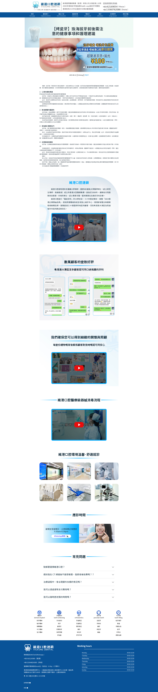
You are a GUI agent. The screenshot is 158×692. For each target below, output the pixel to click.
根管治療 (118, 635)
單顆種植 (39, 626)
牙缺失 (99, 623)
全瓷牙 (99, 621)
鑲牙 (98, 626)
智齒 (118, 623)
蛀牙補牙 (118, 621)
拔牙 (118, 629)
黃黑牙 (59, 626)
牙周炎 (118, 632)
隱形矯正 (79, 626)
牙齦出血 (118, 626)
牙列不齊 (79, 635)
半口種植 (39, 629)
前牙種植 (39, 621)
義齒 (98, 632)
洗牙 (59, 623)
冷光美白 (59, 621)
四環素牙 (59, 629)
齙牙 (79, 629)
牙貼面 (59, 635)
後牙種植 (39, 623)
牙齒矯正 (79, 621)
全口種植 (39, 632)
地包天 (79, 632)
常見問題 (59, 632)
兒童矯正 (79, 623)
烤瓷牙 (87, 75)
